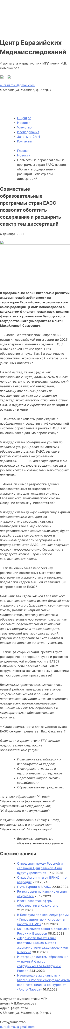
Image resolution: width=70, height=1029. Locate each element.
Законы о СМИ (28, 137)
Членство (24, 127)
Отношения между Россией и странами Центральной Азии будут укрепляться (40, 868)
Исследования (28, 132)
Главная (23, 151)
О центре (24, 118)
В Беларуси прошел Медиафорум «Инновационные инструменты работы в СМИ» (43, 919)
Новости (24, 123)
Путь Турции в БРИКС (34, 887)
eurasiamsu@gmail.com (17, 85)
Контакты (24, 141)
